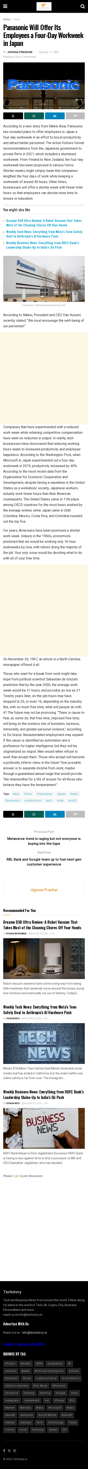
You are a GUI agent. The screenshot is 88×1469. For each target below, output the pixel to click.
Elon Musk (40, 1386)
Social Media (47, 1415)
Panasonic (12, 800)
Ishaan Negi (13, 1018)
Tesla (72, 1422)
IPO (72, 1400)
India (74, 1393)
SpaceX (67, 1415)
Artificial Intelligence (49, 1371)
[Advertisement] (44, 378)
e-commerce (70, 1378)
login (16, 1176)
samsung (27, 1415)
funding (29, 1393)
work (60, 800)
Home (6, 19)
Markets (25, 1408)
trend (23, 1430)
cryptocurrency (46, 1378)
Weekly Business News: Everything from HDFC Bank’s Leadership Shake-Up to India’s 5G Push (42, 244)
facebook (11, 1393)
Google (60, 1393)
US (64, 1430)
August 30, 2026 (39, 933)
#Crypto (10, 1363)
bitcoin (74, 1371)
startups (25, 1422)
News (74, 794)
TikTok (9, 1430)
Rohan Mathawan (16, 933)
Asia (16, 794)
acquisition (55, 1363)
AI (69, 1363)
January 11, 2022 (48, 52)
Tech (17, 19)
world (72, 800)
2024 (39, 1363)
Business (11, 1378)
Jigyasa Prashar (19, 52)
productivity (33, 800)
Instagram (12, 1400)
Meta (39, 1408)
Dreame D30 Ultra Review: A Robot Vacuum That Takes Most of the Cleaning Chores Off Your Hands (44, 222)
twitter (53, 1430)
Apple (25, 1371)
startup (10, 1422)
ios (47, 1400)
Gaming (45, 1393)
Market (10, 1408)
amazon (10, 1371)
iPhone (59, 1400)
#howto (26, 1363)
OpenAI (10, 1415)
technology (55, 1422)
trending (38, 1430)
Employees (44, 794)
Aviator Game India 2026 (24, 1344)
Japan (61, 794)
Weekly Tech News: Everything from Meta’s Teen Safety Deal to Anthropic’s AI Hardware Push (44, 233)
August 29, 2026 (32, 1018)
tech (49, 800)
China (28, 794)
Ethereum (59, 1386)
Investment (32, 1400)
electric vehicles (16, 1386)
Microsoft (54, 1408)
